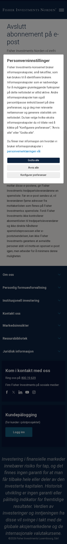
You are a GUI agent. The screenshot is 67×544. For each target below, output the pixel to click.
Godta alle (33, 160)
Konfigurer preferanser (33, 175)
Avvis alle (33, 167)
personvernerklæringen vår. (24, 151)
